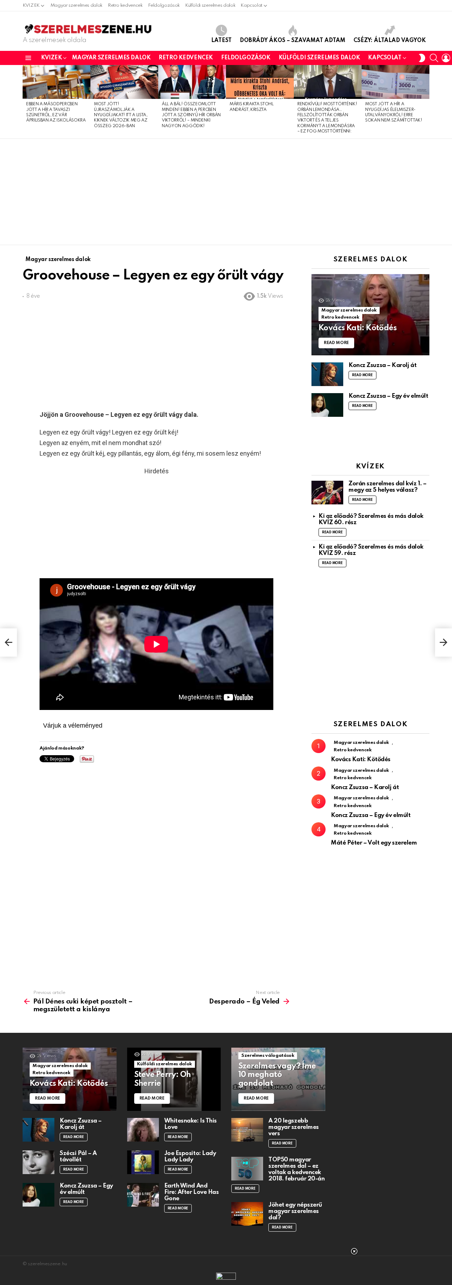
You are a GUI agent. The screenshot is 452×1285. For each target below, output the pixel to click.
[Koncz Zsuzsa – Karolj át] (327, 374)
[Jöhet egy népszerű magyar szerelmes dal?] (247, 1214)
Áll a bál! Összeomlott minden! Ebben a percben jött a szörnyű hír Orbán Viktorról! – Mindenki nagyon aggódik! (191, 115)
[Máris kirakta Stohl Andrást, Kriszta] (260, 82)
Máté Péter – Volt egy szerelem (374, 843)
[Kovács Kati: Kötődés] (370, 315)
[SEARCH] (434, 58)
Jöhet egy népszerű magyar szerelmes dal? (295, 1211)
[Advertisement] (226, 191)
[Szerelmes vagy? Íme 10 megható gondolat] (278, 1079)
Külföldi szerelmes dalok (210, 5)
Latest (221, 40)
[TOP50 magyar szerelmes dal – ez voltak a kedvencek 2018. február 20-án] (247, 1168)
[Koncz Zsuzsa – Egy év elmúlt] (327, 405)
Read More (362, 375)
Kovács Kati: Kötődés (361, 760)
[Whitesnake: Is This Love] (143, 1130)
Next (425, 101)
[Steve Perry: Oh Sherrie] (174, 1079)
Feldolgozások (164, 5)
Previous (26, 101)
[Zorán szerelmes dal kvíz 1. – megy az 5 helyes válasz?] (327, 492)
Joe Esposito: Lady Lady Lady (190, 1156)
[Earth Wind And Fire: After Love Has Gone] (143, 1195)
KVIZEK (31, 5)
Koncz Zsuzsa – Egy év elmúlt (388, 396)
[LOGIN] (446, 58)
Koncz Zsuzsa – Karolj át (382, 365)
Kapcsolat (251, 5)
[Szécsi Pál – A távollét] (38, 1162)
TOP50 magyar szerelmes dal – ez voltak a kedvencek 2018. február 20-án (296, 1169)
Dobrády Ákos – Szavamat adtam (292, 40)
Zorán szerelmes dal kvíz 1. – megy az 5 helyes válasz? (388, 487)
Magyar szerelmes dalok (76, 5)
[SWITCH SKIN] (422, 58)
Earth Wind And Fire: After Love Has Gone (191, 1192)
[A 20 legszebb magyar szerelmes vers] (247, 1130)
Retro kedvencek (125, 5)
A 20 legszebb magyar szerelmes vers (293, 1127)
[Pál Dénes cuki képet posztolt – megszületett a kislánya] (8, 642)
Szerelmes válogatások (267, 1055)
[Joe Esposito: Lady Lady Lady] (143, 1162)
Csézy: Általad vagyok (389, 40)
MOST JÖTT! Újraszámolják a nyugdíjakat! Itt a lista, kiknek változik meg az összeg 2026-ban (121, 115)
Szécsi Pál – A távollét (78, 1156)
